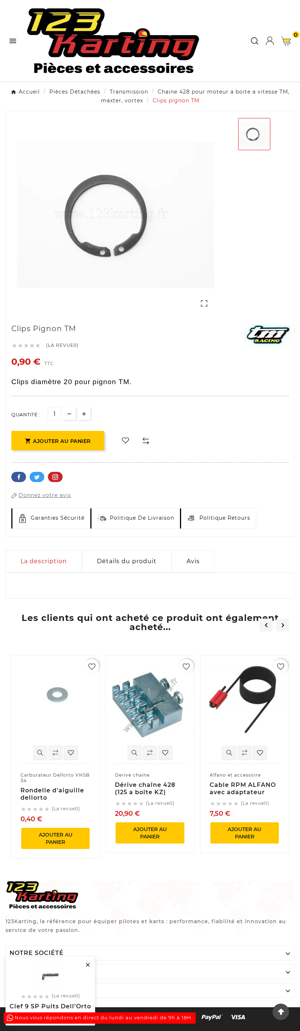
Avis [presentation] (193, 561)
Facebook (18, 477)
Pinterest (55, 477)
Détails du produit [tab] (127, 561)
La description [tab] (43, 561)
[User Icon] (270, 41)
